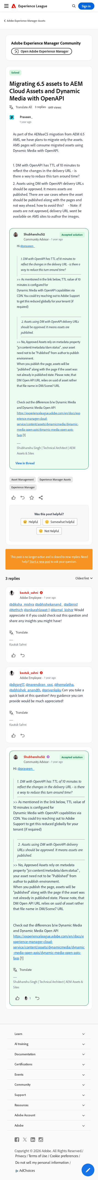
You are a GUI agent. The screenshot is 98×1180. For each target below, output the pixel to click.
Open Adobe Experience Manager (44, 51)
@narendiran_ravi (39, 684)
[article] (49, 624)
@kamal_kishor (62, 609)
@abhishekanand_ (49, 604)
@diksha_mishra (21, 604)
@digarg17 (16, 684)
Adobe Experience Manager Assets (26, 20)
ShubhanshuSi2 (34, 234)
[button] (24, 107)
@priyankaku (51, 690)
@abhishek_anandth (24, 690)
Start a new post (40, 562)
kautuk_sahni (29, 592)
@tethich (16, 609)
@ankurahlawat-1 (37, 609)
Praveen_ (26, 117)
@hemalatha (64, 684)
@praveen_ (27, 246)
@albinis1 (71, 604)
